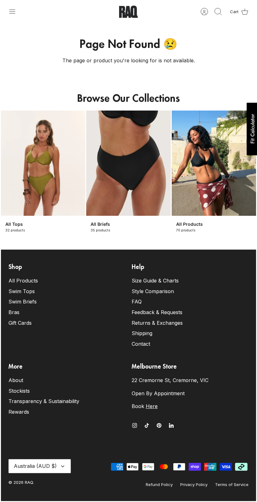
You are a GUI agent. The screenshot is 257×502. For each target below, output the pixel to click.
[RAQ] (128, 12)
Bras (13, 312)
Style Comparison (153, 291)
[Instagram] (134, 425)
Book (145, 406)
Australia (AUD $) (35, 466)
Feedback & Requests (157, 312)
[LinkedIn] (171, 425)
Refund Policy (159, 484)
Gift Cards (20, 323)
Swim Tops (21, 291)
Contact (141, 344)
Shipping (142, 333)
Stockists (19, 391)
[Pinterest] (159, 425)
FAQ (137, 301)
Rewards (18, 412)
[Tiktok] (147, 425)
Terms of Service (232, 484)
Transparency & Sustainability (43, 401)
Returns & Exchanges (157, 323)
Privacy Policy (193, 484)
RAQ (29, 482)
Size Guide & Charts (155, 280)
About (15, 380)
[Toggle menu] (15, 11)
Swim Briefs (22, 301)
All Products (23, 280)
